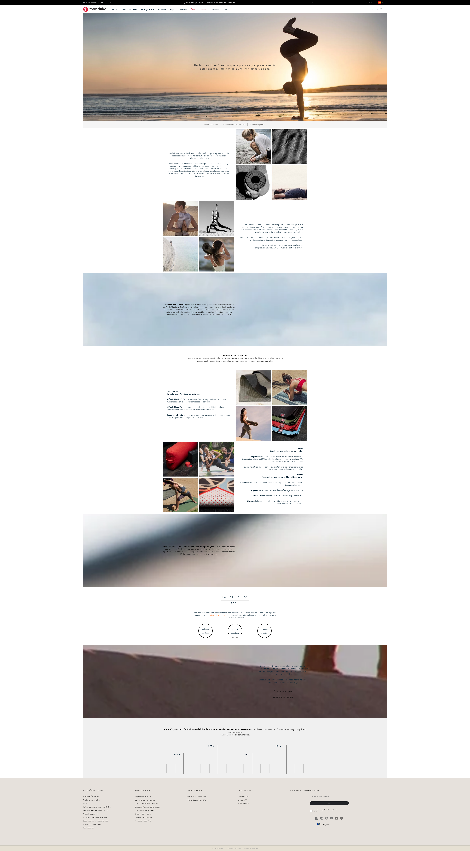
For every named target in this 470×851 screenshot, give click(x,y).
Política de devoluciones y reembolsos (97, 807)
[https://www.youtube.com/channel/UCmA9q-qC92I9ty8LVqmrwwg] (331, 818)
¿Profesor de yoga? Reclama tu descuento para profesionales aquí (209, 3)
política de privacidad (251, 848)
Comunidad (215, 9)
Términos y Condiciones (233, 848)
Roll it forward (243, 803)
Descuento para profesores (145, 800)
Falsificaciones (88, 828)
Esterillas (113, 9)
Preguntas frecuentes (91, 796)
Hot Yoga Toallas (147, 9)
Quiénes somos (243, 796)
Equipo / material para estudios (146, 803)
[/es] (94, 9)
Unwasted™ (242, 800)
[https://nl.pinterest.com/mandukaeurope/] (326, 818)
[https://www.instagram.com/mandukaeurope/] (321, 818)
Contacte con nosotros (91, 800)
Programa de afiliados (143, 796)
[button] (114, 9)
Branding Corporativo (143, 814)
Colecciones (182, 9)
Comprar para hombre (283, 697)
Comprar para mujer (282, 691)
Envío (85, 803)
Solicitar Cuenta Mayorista (196, 800)
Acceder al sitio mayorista (196, 796)
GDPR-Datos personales (92, 824)
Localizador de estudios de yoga (95, 817)
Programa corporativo (143, 821)
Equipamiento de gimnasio (144, 810)
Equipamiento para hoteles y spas (147, 807)
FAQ (225, 9)
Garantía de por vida (90, 814)
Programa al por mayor (143, 817)
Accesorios (162, 9)
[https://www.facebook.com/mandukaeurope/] (316, 818)
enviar (329, 803)
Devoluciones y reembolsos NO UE (96, 810)
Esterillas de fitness (129, 9)
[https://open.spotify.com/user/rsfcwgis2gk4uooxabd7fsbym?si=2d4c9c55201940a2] (341, 818)
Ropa (172, 9)
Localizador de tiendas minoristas (95, 821)
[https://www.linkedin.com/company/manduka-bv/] (336, 818)
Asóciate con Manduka (93, 3)
